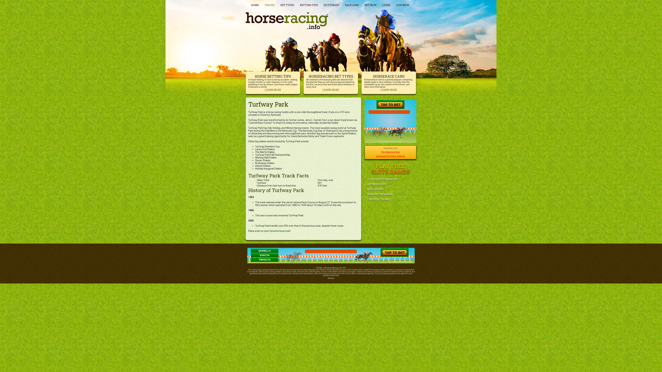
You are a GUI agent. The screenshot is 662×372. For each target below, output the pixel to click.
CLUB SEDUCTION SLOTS (382, 179)
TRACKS (270, 5)
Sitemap (331, 278)
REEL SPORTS (375, 189)
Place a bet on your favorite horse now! (269, 231)
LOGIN (386, 5)
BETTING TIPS (309, 5)
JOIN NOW (402, 5)
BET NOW (371, 5)
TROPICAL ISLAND (378, 199)
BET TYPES (287, 5)
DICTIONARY (331, 5)
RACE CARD (352, 5)
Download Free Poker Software (390, 156)
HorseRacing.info (335, 268)
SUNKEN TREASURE (380, 194)
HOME (255, 5)
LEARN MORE (273, 89)
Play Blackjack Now (390, 152)
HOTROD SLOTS (377, 184)
